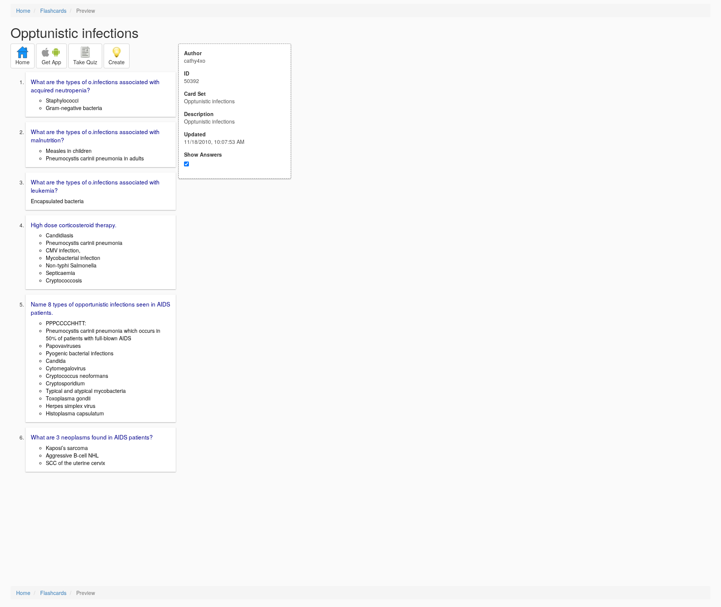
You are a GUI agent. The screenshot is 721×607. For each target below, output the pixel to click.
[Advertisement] (239, 252)
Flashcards (53, 10)
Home (23, 10)
